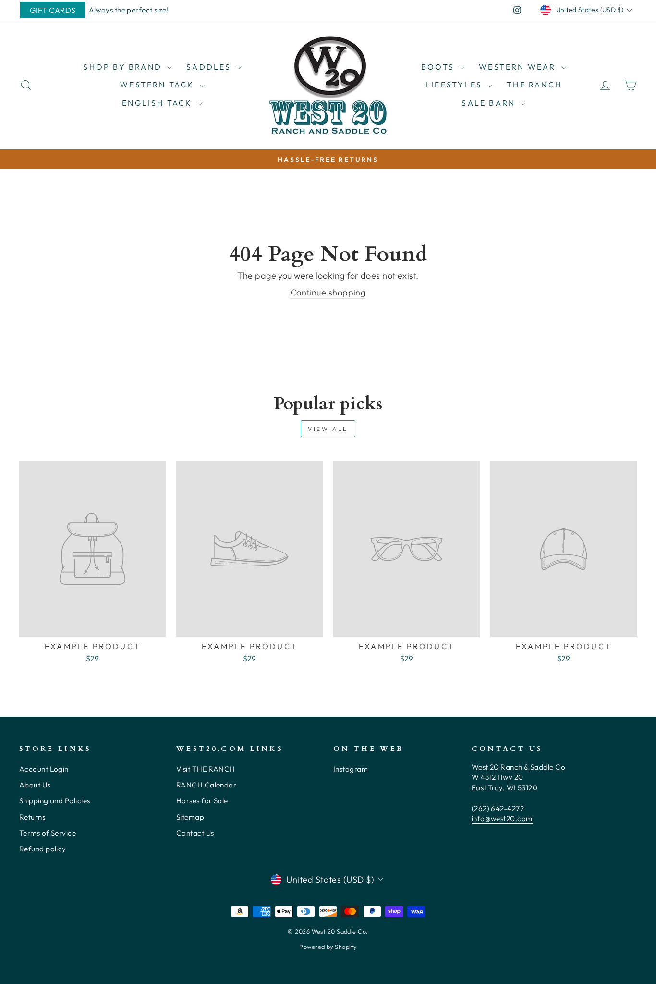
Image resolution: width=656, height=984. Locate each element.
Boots (439, 67)
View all (328, 428)
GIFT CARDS (53, 10)
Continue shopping (328, 292)
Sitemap (190, 817)
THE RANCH (534, 84)
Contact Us (195, 832)
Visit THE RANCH (205, 769)
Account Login (44, 769)
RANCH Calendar (206, 784)
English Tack (158, 103)
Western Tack (158, 84)
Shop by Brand (124, 67)
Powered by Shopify (327, 946)
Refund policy (42, 848)
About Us (34, 784)
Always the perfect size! (129, 9)
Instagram (350, 769)
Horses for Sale (202, 800)
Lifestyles (455, 84)
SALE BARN (490, 103)
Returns (32, 817)
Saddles (210, 67)
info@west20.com (502, 818)
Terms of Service (47, 832)
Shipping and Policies (54, 800)
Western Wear (519, 67)
